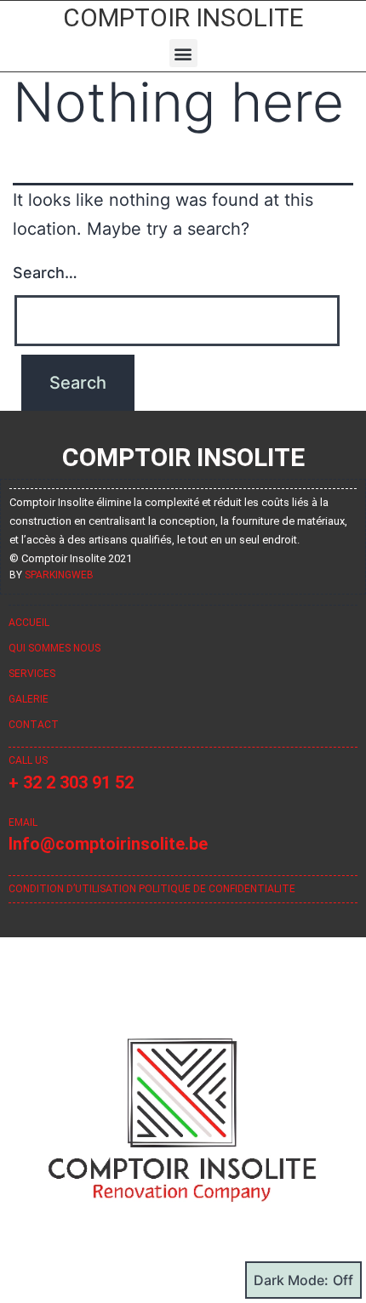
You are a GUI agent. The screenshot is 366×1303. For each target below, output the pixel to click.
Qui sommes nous (54, 648)
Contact (34, 725)
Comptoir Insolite (183, 17)
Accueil (29, 623)
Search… (45, 273)
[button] (183, 53)
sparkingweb (59, 575)
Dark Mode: (291, 1280)
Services (32, 674)
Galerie (29, 699)
